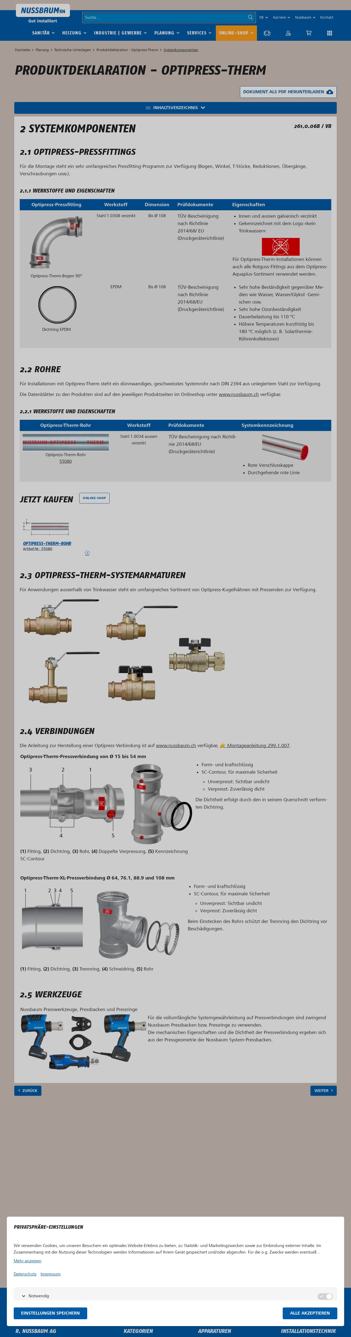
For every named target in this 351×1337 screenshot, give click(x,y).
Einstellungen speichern (50, 1313)
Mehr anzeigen (27, 1261)
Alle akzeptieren (310, 1313)
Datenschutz (25, 1274)
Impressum (51, 1274)
